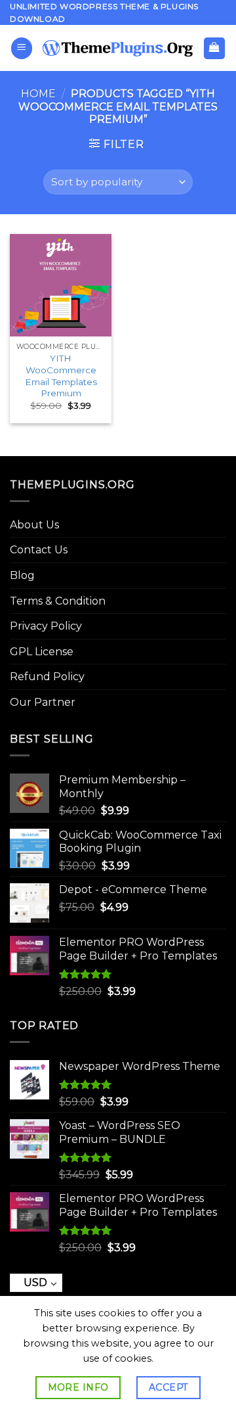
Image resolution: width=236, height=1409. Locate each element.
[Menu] (21, 48)
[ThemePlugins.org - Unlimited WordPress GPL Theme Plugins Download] (118, 48)
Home (38, 93)
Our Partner (42, 702)
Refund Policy (47, 676)
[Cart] (215, 48)
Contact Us (39, 549)
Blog (22, 575)
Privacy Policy (46, 626)
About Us (34, 525)
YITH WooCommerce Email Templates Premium (61, 375)
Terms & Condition (58, 601)
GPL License (41, 651)
